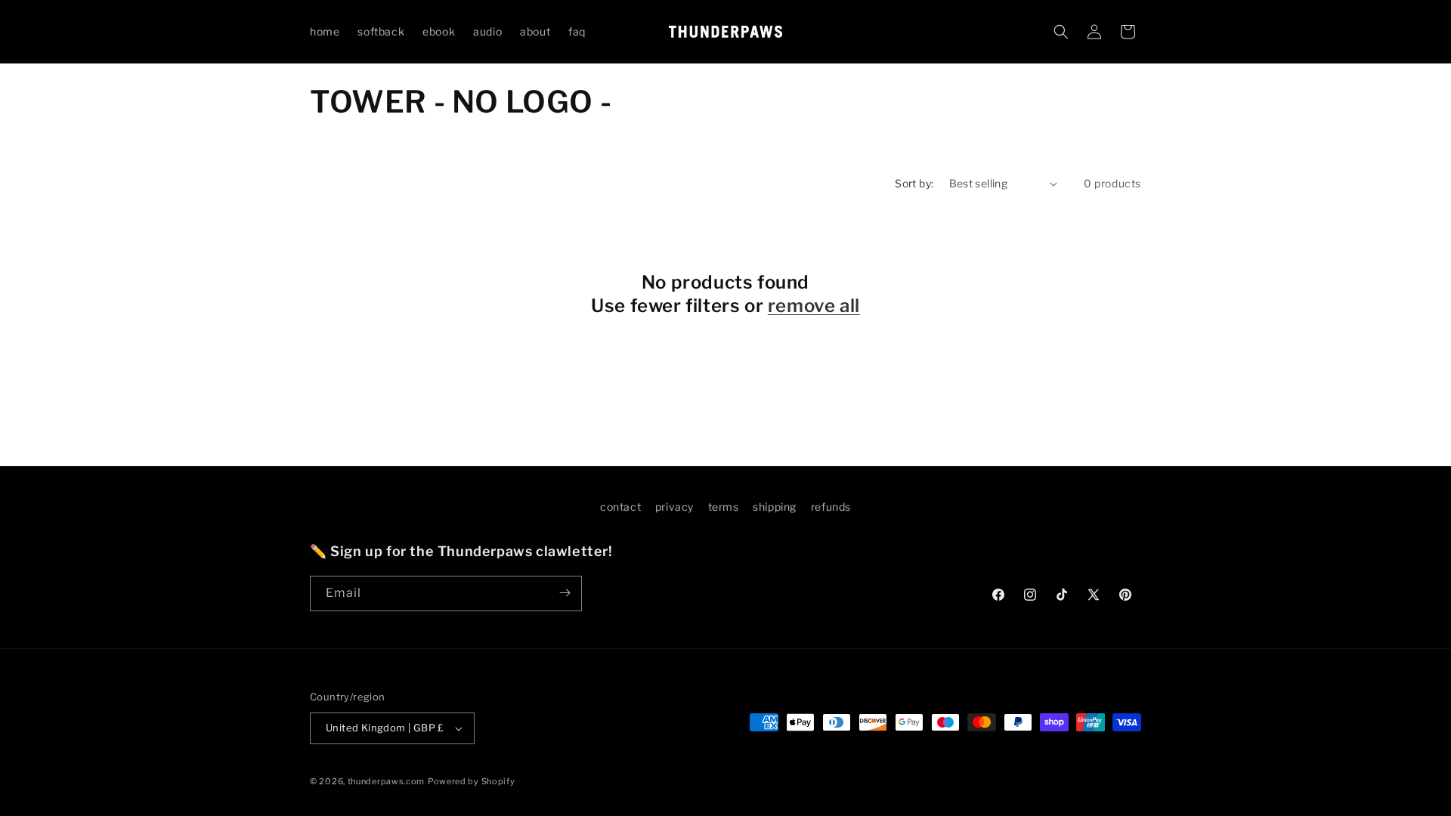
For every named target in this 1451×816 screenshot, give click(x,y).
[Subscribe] (564, 592)
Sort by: (914, 183)
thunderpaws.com (386, 781)
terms (723, 506)
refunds (831, 506)
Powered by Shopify (471, 781)
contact (620, 506)
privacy (674, 506)
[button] (1061, 31)
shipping (775, 506)
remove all (814, 306)
